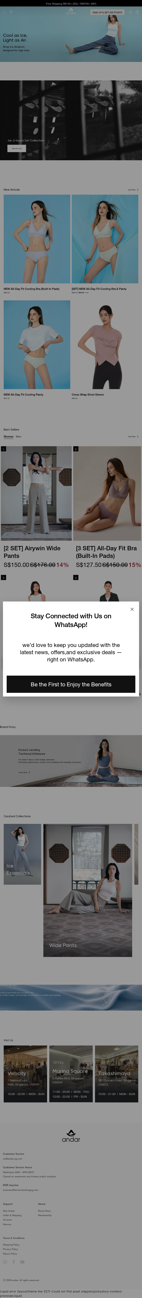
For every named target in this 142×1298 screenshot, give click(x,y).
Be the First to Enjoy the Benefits (71, 684)
